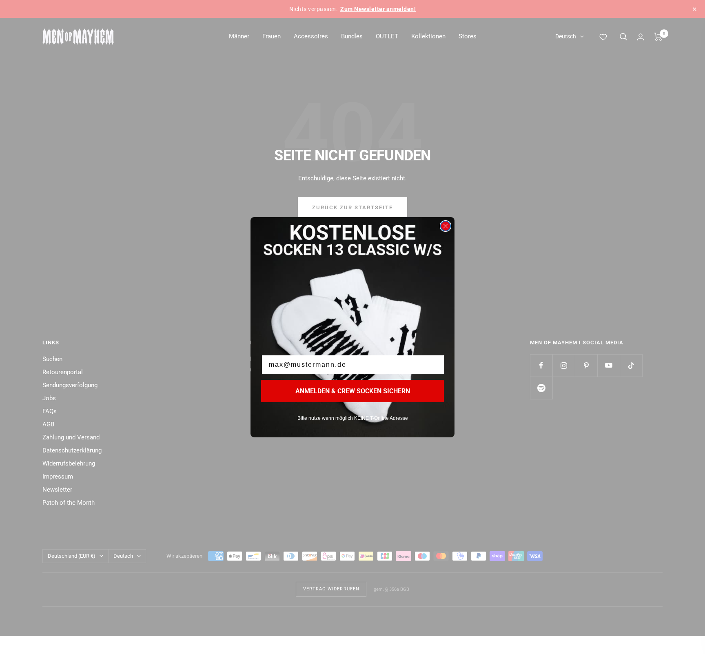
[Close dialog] (445, 226)
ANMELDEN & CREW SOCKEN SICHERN (352, 391)
